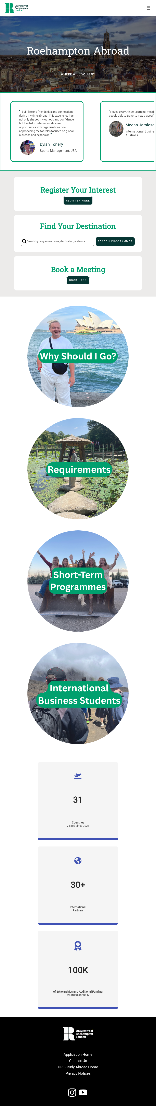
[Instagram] (72, 1094)
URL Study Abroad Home (78, 1067)
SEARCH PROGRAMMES (115, 241)
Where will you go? (78, 74)
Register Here (78, 200)
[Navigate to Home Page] (16, 8)
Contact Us (78, 1061)
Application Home (78, 1054)
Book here (78, 280)
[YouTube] (83, 1094)
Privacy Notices (78, 1073)
